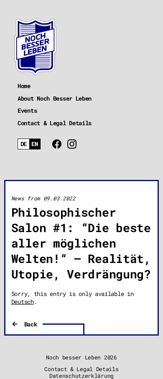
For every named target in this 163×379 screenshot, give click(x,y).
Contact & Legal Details (55, 123)
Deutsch (22, 302)
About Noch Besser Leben (55, 98)
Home (24, 86)
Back (30, 324)
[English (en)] (35, 144)
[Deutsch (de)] (23, 144)
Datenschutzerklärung (81, 375)
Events (27, 110)
